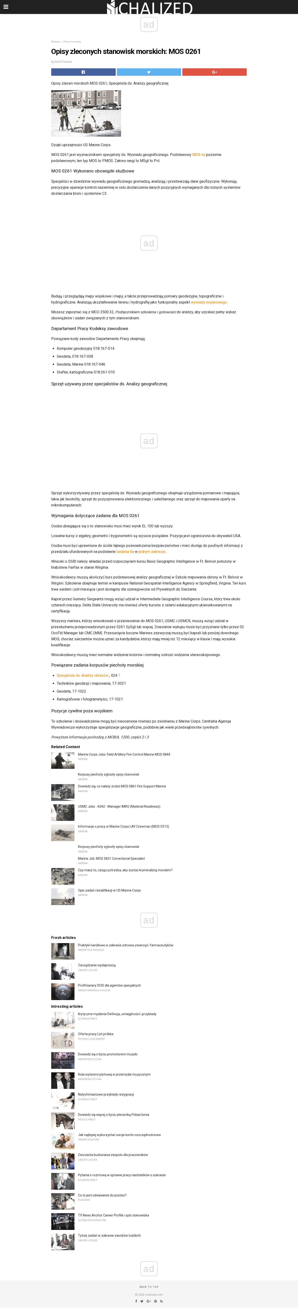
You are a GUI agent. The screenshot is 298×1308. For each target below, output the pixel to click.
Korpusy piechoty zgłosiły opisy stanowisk (108, 774)
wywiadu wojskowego (209, 302)
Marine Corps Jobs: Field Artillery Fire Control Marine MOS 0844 (124, 754)
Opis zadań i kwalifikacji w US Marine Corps (109, 890)
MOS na (198, 154)
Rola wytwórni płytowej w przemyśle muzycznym (114, 1074)
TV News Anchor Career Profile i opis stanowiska (113, 1215)
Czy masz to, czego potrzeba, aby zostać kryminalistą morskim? (125, 870)
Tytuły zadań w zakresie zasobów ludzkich (109, 1235)
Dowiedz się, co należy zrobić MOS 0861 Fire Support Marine (122, 786)
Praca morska (72, 41)
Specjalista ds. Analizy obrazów (82, 675)
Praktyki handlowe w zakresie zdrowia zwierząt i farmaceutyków (125, 945)
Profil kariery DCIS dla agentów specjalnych (109, 985)
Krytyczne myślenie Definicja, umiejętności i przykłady (117, 1014)
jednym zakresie (152, 551)
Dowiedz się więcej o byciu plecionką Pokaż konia (113, 1114)
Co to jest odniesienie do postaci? (102, 1195)
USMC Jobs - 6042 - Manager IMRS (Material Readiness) (119, 806)
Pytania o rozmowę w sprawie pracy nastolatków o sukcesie (122, 1175)
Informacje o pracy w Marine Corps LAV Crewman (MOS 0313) (123, 826)
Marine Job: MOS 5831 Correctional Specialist (111, 858)
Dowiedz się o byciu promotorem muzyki (107, 1054)
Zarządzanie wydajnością (97, 965)
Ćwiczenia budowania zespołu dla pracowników (113, 1155)
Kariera (55, 41)
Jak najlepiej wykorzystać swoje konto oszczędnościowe (119, 1135)
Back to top (149, 1286)
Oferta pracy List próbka (95, 1034)
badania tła (125, 551)
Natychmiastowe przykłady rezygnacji (106, 1094)
